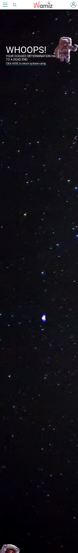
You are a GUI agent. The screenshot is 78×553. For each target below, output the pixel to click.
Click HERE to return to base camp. (26, 63)
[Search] (15, 5)
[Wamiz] (45, 4)
